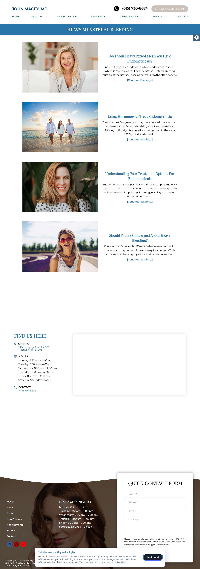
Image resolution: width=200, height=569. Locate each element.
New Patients (65, 16)
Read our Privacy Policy (117, 562)
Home (16, 16)
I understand (153, 557)
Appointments (15, 524)
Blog (156, 16)
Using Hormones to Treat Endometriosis (140, 116)
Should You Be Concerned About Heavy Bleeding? (139, 238)
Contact (182, 16)
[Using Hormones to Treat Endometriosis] (60, 128)
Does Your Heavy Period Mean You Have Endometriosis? (140, 58)
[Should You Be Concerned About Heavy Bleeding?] (60, 247)
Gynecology (128, 16)
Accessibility (22, 563)
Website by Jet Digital (17, 565)
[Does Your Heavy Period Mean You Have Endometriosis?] (60, 68)
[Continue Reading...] (140, 80)
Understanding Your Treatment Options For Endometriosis (139, 176)
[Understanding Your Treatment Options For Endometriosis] (60, 187)
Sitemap (9, 563)
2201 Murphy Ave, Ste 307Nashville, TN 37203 (34, 348)
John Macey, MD (29, 9)
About (35, 16)
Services (97, 16)
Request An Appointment (170, 8)
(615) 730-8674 (135, 8)
